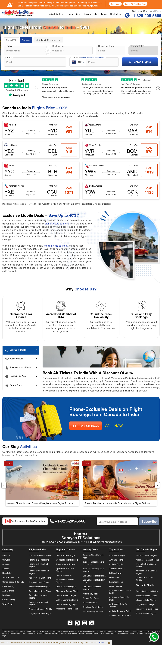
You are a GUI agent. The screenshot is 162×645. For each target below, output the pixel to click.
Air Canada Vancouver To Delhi (120, 591)
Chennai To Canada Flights (144, 578)
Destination (58, 46)
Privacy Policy (8, 586)
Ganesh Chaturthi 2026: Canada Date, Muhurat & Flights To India (40, 503)
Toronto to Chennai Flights (40, 609)
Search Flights (141, 62)
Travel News (7, 604)
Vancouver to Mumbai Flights (38, 603)
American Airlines (117, 568)
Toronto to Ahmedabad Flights (39, 572)
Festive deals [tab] (16, 358)
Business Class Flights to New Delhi (93, 563)
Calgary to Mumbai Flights (40, 613)
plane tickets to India (57, 223)
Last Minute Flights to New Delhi (94, 581)
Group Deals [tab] (15, 385)
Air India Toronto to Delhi (120, 611)
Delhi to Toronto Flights (66, 555)
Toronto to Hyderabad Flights (38, 565)
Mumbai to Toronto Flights (67, 559)
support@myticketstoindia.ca (107, 541)
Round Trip (73, 13)
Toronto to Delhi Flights (39, 559)
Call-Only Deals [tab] (17, 349)
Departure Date (106, 46)
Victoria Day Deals (91, 593)
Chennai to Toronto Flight (67, 591)
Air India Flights (116, 564)
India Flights (55, 13)
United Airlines (115, 586)
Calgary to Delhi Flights (39, 582)
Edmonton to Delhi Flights (40, 591)
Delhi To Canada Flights (146, 555)
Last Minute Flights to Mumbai (92, 588)
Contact (88, 57)
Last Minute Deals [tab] (18, 376)
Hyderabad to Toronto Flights (65, 569)
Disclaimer (7, 595)
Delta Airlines (115, 577)
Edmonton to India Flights (147, 591)
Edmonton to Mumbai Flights (38, 596)
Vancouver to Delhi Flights (40, 577)
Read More (115, 4)
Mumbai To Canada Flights (147, 559)
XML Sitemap (8, 590)
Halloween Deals (90, 602)
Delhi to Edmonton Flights (67, 599)
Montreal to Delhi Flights (39, 586)
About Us (6, 555)
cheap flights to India (56, 245)
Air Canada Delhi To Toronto (118, 605)
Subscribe (149, 521)
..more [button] (101, 642)
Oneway (26, 40)
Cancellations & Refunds (13, 581)
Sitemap (5, 564)
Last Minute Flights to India (94, 575)
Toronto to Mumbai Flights (40, 555)
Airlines (5, 568)
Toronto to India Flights (146, 613)
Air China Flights (116, 559)
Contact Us (115, 13)
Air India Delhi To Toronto (120, 615)
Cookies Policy (8, 599)
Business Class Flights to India (93, 556)
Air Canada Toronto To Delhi (119, 598)
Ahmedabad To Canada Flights (146, 572)
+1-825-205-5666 (145, 15)
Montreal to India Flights (146, 595)
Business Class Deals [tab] (20, 367)
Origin (9, 46)
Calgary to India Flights (146, 604)
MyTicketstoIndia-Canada (27, 521)
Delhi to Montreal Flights (66, 595)
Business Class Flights (95, 13)
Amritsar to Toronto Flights (67, 608)
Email (9, 57)
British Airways (115, 573)
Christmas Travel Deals (93, 607)
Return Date (137, 46)
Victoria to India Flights (146, 600)
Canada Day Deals (91, 598)
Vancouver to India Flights (147, 608)
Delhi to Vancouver (64, 575)
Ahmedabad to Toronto (65, 564)
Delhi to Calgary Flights (66, 586)
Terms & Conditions (10, 577)
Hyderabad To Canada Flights (146, 565)
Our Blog (6, 559)
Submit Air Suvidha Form (135, 4)
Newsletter (7, 573)
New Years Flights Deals (93, 611)
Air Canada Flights (117, 555)
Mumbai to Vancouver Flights (65, 580)
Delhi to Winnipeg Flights (66, 604)
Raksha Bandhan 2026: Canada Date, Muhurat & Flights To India (117, 503)
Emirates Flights (116, 581)
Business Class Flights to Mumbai (93, 570)
